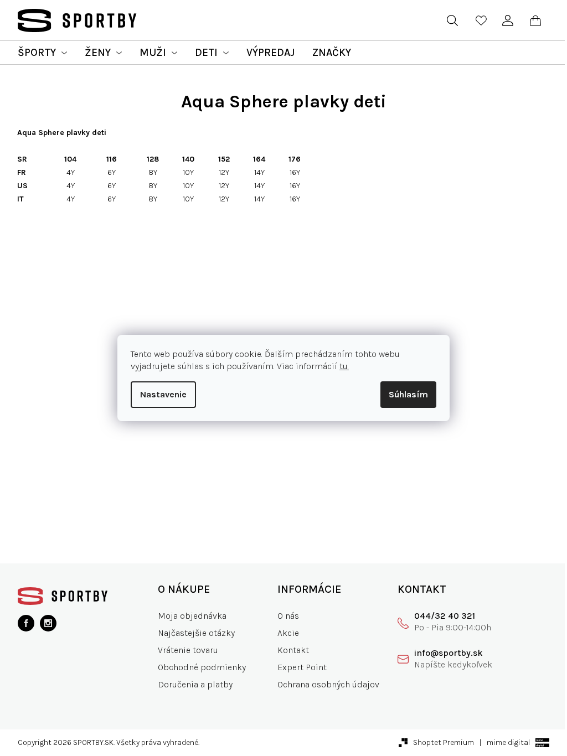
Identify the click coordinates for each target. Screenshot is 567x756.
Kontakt (293, 650)
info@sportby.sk (448, 653)
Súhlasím (408, 394)
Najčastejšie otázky (196, 633)
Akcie (288, 633)
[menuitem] (42, 52)
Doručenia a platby (195, 684)
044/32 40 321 (444, 615)
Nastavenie (163, 394)
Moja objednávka (192, 615)
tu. (344, 366)
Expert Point (302, 667)
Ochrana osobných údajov (328, 684)
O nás (288, 615)
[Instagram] (48, 623)
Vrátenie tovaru (188, 650)
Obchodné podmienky (202, 667)
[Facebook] (26, 623)
